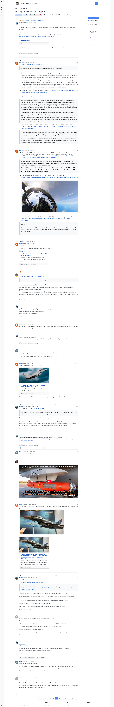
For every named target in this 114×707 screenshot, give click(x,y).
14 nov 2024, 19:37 (33, 406)
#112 (77, 641)
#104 (77, 363)
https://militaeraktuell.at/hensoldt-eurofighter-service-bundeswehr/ (37, 96)
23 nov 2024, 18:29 (31, 641)
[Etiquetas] (2, 10)
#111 (77, 616)
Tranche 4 (24, 73)
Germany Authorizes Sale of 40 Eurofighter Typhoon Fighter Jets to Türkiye (33, 385)
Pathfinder (23, 241)
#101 (77, 324)
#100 (77, 305)
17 (69, 698)
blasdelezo (21, 504)
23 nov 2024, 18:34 (31, 661)
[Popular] (2, 7)
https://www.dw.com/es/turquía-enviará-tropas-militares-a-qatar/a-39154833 (37, 36)
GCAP (51, 82)
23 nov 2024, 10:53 (33, 504)
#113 (77, 661)
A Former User (22, 616)
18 (72, 698)
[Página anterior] (38, 698)
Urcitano (21, 274)
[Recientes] (2, 4)
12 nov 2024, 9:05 (30, 243)
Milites (20, 349)
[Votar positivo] (71, 56)
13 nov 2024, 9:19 (30, 324)
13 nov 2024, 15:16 (30, 363)
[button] (2, 702)
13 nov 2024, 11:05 (31, 349)
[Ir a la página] (65, 698)
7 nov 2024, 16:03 (31, 22)
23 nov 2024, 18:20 (34, 616)
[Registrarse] (112, 4)
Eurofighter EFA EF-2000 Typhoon (38, 20)
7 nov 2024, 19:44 (31, 62)
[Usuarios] (2, 13)
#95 (77, 22)
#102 (77, 335)
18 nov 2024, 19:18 (31, 451)
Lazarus (21, 460)
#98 (77, 243)
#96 (77, 62)
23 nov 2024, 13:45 (33, 577)
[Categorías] (2, 2)
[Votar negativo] (75, 56)
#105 (77, 406)
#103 (77, 349)
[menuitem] (112, 2)
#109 (77, 504)
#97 (77, 150)
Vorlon (20, 22)
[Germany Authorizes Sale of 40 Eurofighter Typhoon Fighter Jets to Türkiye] (34, 375)
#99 (77, 274)
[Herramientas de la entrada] (77, 56)
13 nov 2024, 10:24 (31, 335)
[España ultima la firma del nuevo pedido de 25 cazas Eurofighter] (34, 251)
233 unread (92, 37)
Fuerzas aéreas (18, 14)
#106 (77, 435)
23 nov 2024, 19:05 (34, 677)
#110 (77, 577)
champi (22, 20)
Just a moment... (25, 40)
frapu (20, 243)
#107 (77, 451)
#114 (77, 677)
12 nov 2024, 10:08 (32, 274)
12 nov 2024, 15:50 (31, 305)
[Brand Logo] (17, 3)
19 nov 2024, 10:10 (31, 460)
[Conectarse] (112, 2)
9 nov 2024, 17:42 (31, 150)
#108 (77, 460)
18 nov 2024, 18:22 (31, 435)
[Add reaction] (68, 56)
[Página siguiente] (75, 698)
